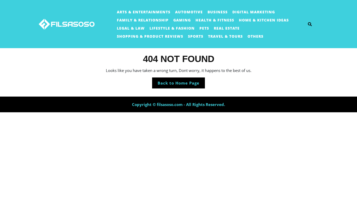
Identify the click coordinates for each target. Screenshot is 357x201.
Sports (195, 36)
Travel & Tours (225, 36)
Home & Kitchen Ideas (264, 20)
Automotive (189, 11)
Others (255, 36)
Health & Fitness (214, 20)
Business (218, 11)
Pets (204, 28)
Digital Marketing (253, 11)
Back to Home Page (181, 84)
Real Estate (227, 28)
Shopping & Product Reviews (150, 36)
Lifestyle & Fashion (172, 28)
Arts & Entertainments (143, 11)
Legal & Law (131, 28)
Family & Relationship (143, 20)
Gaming (182, 20)
